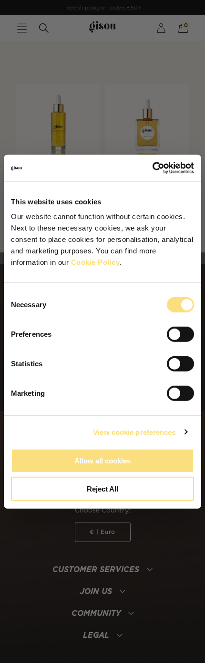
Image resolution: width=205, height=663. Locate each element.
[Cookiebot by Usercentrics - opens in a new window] (152, 168)
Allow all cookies (102, 461)
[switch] (180, 334)
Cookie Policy (95, 262)
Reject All (102, 488)
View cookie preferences (134, 432)
